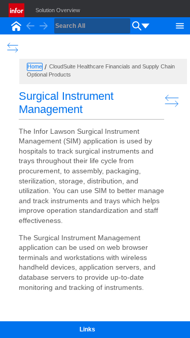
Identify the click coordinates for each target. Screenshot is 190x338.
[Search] (137, 25)
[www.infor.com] (17, 10)
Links (87, 329)
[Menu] (180, 24)
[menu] (145, 25)
